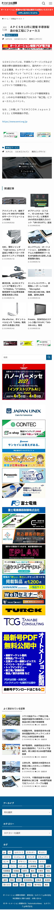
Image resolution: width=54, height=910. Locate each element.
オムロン (42, 852)
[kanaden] (23, 588)
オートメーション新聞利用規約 (14, 895)
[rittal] (10, 344)
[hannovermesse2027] (23, 399)
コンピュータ (19, 857)
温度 (5, 880)
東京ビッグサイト (35, 39)
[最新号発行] (23, 692)
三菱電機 (32, 866)
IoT (10, 852)
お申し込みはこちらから (27, 13)
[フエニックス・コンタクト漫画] (43, 136)
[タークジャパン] (23, 614)
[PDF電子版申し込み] (27, 49)
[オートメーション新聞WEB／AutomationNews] (9, 3)
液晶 (48, 875)
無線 (12, 880)
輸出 (15, 884)
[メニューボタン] (50, 3)
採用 (13, 875)
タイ (13, 861)
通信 (22, 884)
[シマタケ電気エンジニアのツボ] (23, 466)
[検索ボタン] (43, 3)
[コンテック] (10, 136)
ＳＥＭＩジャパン (20, 39)
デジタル (32, 861)
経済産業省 (28, 880)
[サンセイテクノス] (23, 451)
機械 (41, 875)
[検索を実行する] (49, 357)
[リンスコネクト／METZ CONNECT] (23, 527)
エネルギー (31, 852)
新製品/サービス (11, 35)
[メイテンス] (23, 542)
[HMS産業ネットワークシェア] (23, 497)
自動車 (38, 880)
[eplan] (23, 558)
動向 (32, 871)
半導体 (40, 871)
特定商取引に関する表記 (21, 898)
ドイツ (42, 861)
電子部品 (37, 884)
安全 (48, 871)
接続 (20, 875)
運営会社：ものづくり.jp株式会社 (39, 895)
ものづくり (19, 852)
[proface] (27, 136)
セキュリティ (43, 857)
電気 (46, 884)
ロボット (22, 866)
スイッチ (31, 857)
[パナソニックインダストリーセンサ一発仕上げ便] (23, 481)
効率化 (25, 871)
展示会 (5, 875)
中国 (41, 866)
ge (4, 852)
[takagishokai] (23, 603)
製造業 (47, 880)
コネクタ (6, 857)
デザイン (22, 861)
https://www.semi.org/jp (14, 121)
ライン (12, 866)
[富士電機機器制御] (23, 512)
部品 (29, 884)
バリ (5, 866)
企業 (48, 866)
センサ (5, 861)
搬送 (27, 875)
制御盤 (16, 871)
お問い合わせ (36, 898)
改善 (34, 875)
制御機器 (6, 871)
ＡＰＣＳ (8, 39)
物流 (19, 880)
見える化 (6, 884)
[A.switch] (27, 344)
